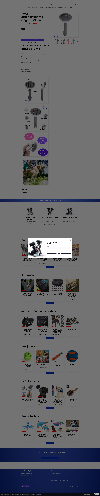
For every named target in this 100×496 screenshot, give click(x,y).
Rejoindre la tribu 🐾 (59, 253)
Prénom (48, 246)
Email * (48, 249)
